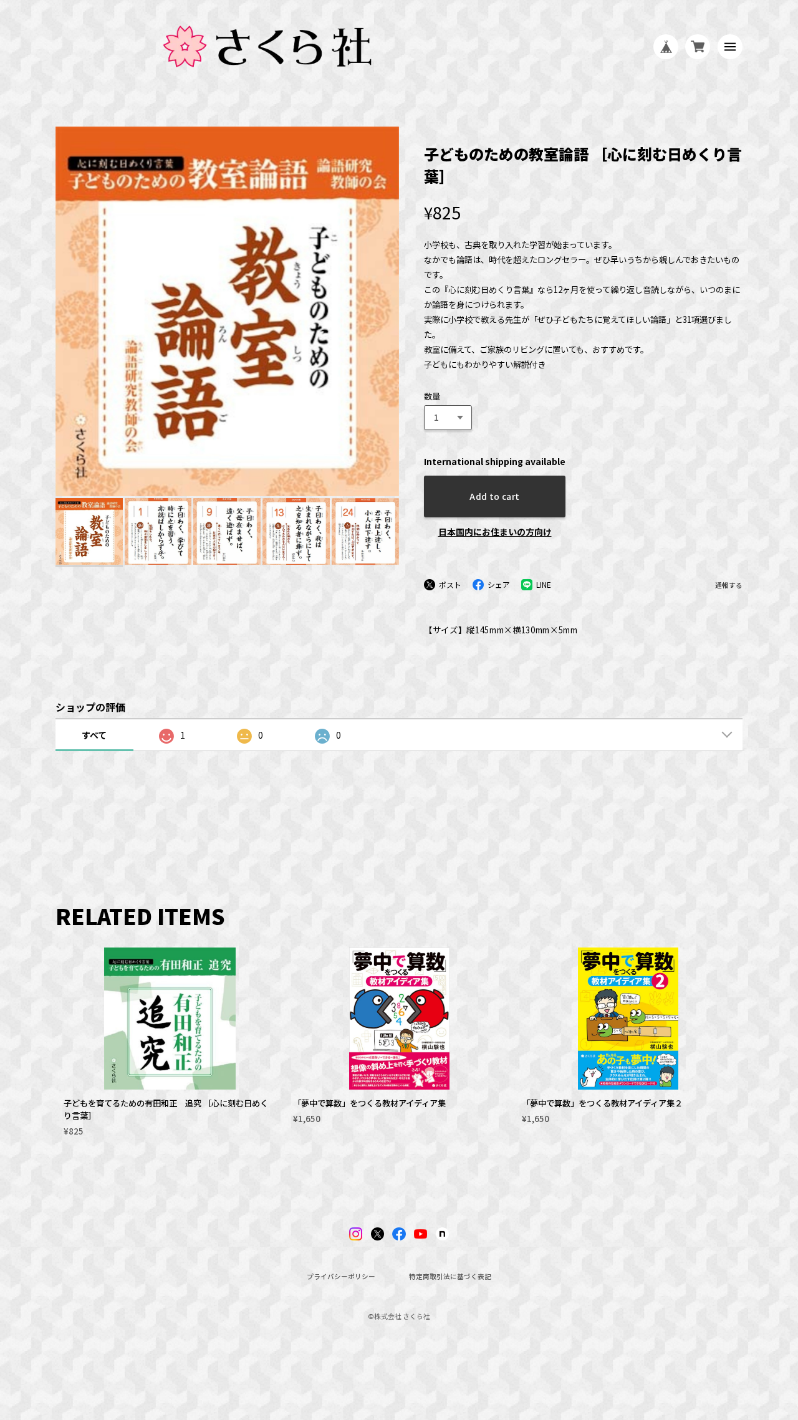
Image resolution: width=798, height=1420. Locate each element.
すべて (94, 735)
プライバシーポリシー (341, 1277)
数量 (432, 396)
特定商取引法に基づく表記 (450, 1277)
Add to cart (494, 496)
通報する (729, 585)
